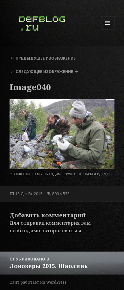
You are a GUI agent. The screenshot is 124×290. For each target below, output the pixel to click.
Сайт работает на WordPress (38, 282)
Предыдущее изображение (46, 58)
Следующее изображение (44, 71)
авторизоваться (61, 230)
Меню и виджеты (107, 29)
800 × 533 (61, 193)
